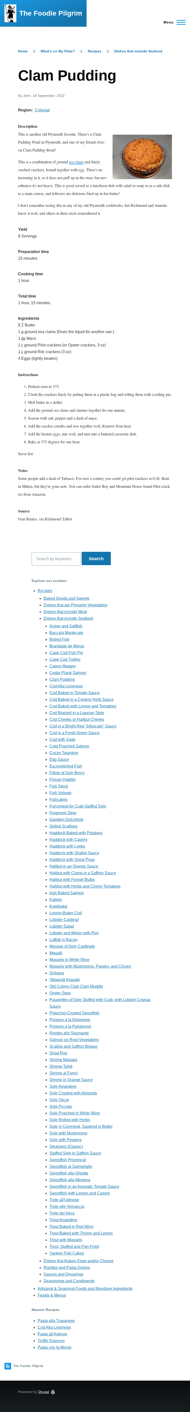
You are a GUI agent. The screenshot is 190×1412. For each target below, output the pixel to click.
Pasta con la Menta (54, 1347)
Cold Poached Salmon (69, 746)
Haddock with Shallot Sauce (74, 853)
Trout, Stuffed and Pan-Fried (74, 1246)
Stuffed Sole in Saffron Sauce (75, 1153)
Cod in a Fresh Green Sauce (74, 733)
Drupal (43, 1392)
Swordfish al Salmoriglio (70, 1166)
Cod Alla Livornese (66, 686)
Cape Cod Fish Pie (66, 653)
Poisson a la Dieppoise (69, 1020)
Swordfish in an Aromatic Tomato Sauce (84, 1186)
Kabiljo (55, 900)
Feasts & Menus (52, 1295)
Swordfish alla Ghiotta (68, 1173)
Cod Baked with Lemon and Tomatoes (82, 706)
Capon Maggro (62, 666)
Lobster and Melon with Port (73, 933)
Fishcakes (58, 799)
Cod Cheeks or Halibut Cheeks (76, 719)
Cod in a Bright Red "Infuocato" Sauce (83, 726)
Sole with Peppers (65, 1140)
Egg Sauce (59, 759)
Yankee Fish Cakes (66, 1253)
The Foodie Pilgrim (50, 13)
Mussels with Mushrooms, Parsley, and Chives (90, 966)
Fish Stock (58, 786)
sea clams (76, 161)
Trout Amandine (63, 1220)
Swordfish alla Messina (69, 1180)
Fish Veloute (60, 793)
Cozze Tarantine (63, 753)
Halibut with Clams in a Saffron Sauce (82, 873)
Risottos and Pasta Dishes (67, 1267)
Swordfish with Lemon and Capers (79, 1193)
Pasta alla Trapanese (56, 1321)
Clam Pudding (62, 679)
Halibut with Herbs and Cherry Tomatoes (84, 886)
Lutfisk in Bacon (63, 940)
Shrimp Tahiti (60, 1066)
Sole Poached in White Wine (74, 1113)
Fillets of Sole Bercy (67, 773)
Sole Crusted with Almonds (73, 1093)
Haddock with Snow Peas (72, 859)
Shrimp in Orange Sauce (71, 1080)
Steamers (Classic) (66, 1146)
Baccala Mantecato (66, 633)
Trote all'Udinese (64, 1200)
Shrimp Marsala (63, 1060)
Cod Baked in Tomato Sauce (74, 693)
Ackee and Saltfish (65, 626)
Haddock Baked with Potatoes (75, 833)
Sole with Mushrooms (68, 1133)
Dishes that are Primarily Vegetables (75, 605)
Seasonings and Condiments (69, 1281)
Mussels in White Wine (69, 960)
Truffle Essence (51, 1341)
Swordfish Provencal (67, 1160)
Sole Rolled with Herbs (69, 1120)
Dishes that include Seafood (138, 51)
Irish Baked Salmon (66, 893)
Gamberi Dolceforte (66, 819)
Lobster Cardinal (64, 920)
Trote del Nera (61, 1213)
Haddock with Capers (68, 839)
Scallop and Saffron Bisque (73, 1046)
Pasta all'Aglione (52, 1334)
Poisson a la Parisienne (70, 1026)
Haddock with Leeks (67, 846)
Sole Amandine (62, 1086)
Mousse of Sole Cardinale (72, 946)
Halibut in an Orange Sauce (73, 866)
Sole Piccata (60, 1106)
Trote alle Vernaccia (66, 1206)
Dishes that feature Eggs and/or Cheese (79, 1261)
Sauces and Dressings (63, 1274)
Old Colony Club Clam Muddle (76, 986)
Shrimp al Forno (63, 1073)
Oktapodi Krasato (64, 980)
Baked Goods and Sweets (66, 598)
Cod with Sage (62, 739)
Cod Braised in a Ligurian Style (76, 713)
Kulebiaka (58, 906)
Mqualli (55, 953)
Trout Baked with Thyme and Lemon (81, 1233)
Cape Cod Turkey (64, 659)
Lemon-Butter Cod (65, 913)
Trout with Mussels (65, 1240)
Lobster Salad (61, 926)
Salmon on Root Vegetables (74, 1040)
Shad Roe (58, 1053)
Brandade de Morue (66, 646)
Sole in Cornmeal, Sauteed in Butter (81, 1126)
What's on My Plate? (58, 51)
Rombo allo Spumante (69, 1033)
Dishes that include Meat (65, 612)
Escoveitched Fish (65, 766)
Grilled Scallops (63, 826)
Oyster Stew (60, 993)
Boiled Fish (59, 639)
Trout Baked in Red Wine (71, 1226)
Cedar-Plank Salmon (67, 673)
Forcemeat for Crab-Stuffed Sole (77, 806)
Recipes (94, 51)
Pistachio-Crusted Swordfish (74, 1013)
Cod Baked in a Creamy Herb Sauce (81, 699)
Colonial (42, 110)
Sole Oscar (59, 1100)
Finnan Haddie (62, 779)
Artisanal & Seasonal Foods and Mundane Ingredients (85, 1288)
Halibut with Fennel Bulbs (72, 879)
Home (23, 51)
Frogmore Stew (62, 813)
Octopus (56, 973)
